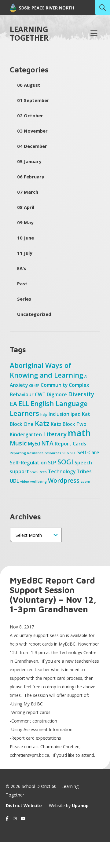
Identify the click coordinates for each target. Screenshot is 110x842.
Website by (69, 805)
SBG (65, 453)
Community (54, 385)
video (24, 481)
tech (43, 472)
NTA (47, 443)
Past (22, 283)
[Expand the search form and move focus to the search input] (102, 7)
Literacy (55, 434)
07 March (27, 192)
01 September (33, 100)
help (43, 414)
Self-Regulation (28, 462)
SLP (52, 462)
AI (85, 376)
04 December (32, 146)
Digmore (57, 394)
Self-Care (88, 452)
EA (13, 404)
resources (53, 453)
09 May (25, 222)
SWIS (34, 472)
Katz (42, 423)
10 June (25, 238)
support (19, 471)
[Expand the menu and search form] (93, 33)
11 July (24, 253)
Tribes (84, 471)
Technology (61, 471)
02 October (30, 115)
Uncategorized (34, 314)
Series (24, 299)
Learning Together (29, 33)
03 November (32, 131)
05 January (29, 161)
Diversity (81, 394)
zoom (85, 481)
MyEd (34, 443)
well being (38, 481)
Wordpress (63, 480)
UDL (14, 481)
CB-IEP (34, 385)
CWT (40, 394)
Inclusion (59, 414)
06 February (30, 177)
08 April (25, 207)
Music (18, 443)
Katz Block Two (68, 424)
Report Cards (70, 443)
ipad (76, 414)
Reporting (18, 453)
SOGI (65, 461)
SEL (73, 453)
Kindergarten (26, 434)
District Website (24, 805)
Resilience (35, 453)
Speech (83, 462)
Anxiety (19, 385)
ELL (23, 403)
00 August (28, 85)
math (79, 433)
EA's (21, 268)
